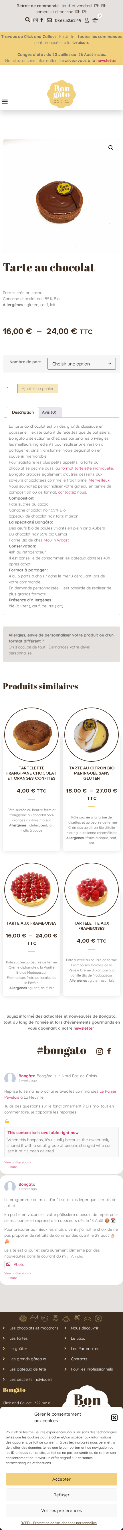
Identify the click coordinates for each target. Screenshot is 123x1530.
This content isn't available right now (43, 1132)
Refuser (61, 1494)
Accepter (61, 1479)
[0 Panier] (95, 20)
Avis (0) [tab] (49, 412)
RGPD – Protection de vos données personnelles (59, 1523)
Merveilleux (99, 480)
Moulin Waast (56, 540)
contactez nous (72, 492)
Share (13, 1167)
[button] (114, 1417)
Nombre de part (25, 362)
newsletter (107, 60)
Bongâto (27, 1075)
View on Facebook (17, 1162)
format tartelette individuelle (87, 468)
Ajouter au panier (37, 388)
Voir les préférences (61, 1510)
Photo (19, 1264)
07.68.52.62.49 (68, 20)
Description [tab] (23, 412)
